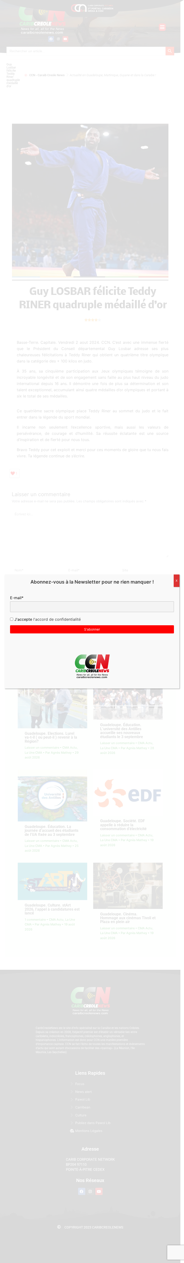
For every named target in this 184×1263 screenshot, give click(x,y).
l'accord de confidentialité (56, 619)
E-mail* (16, 597)
